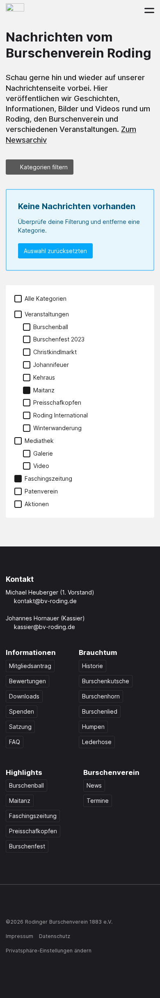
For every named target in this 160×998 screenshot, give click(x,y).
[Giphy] (90, 904)
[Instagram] (27, 904)
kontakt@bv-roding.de (45, 600)
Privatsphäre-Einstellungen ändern (48, 950)
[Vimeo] (74, 904)
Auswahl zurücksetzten (55, 250)
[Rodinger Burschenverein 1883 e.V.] (15, 10)
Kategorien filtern (44, 167)
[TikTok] (42, 904)
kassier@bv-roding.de (44, 626)
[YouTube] (58, 904)
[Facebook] (11, 904)
